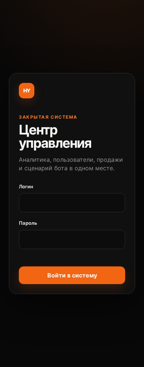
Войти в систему (72, 275)
